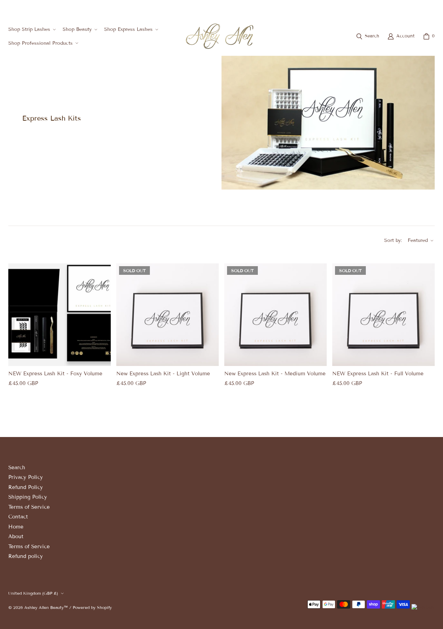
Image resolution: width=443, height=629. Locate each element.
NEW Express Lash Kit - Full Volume (378, 374)
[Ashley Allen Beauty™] (219, 36)
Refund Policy (25, 487)
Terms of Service (29, 507)
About (16, 536)
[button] (31, 29)
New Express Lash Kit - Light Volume (163, 374)
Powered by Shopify (92, 607)
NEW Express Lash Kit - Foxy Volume (55, 374)
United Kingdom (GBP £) (404, 8)
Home (16, 527)
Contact (18, 517)
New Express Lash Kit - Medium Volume (275, 374)
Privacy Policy (25, 477)
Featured (418, 240)
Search (16, 467)
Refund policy (25, 556)
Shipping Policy (27, 497)
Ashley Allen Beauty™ (46, 607)
